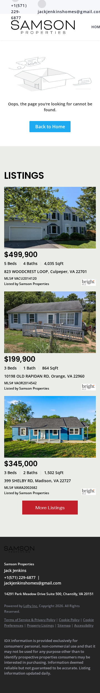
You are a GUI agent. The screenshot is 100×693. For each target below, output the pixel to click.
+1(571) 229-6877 (20, 577)
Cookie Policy (69, 619)
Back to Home (50, 127)
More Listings (50, 508)
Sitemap (64, 625)
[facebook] (7, 682)
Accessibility (83, 625)
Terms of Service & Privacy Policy (29, 619)
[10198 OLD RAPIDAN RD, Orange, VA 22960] (50, 322)
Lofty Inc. (30, 605)
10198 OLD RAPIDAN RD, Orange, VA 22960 (44, 376)
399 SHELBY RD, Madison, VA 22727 (37, 480)
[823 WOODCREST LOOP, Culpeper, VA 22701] (50, 217)
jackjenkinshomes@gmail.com (32, 583)
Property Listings (40, 625)
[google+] (18, 682)
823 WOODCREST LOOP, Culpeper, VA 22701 (45, 271)
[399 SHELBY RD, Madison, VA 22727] (50, 427)
